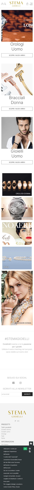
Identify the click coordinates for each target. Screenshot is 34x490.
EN (18, 421)
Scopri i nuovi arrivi (17, 55)
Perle (6, 267)
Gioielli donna (6, 429)
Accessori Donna (23, 323)
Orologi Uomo (24, 218)
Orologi (3, 434)
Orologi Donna (23, 193)
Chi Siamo (4, 444)
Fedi (28, 243)
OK (25, 448)
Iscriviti (27, 394)
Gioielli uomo (5, 432)
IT (15, 421)
